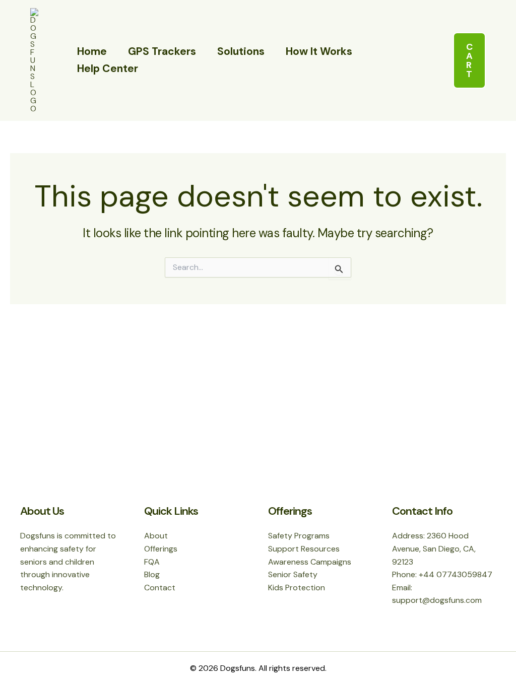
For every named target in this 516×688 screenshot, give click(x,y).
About (156, 535)
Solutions (241, 51)
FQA (152, 562)
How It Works (319, 51)
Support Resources (304, 548)
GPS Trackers (162, 51)
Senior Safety (292, 574)
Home (92, 51)
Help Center (107, 68)
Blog (152, 574)
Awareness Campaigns (309, 562)
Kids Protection (296, 587)
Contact (159, 587)
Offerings (160, 548)
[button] (469, 60)
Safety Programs (299, 535)
